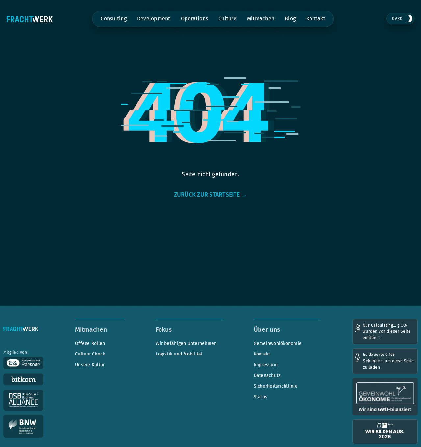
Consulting (114, 18)
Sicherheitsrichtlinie (276, 386)
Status (261, 397)
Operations (194, 18)
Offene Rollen (90, 343)
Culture (227, 18)
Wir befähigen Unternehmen (186, 343)
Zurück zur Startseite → (210, 194)
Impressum (266, 365)
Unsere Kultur (90, 365)
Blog (290, 18)
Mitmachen (260, 18)
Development (153, 18)
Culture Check (90, 354)
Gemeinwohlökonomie (278, 343)
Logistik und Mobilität (179, 354)
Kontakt (315, 18)
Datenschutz (267, 375)
